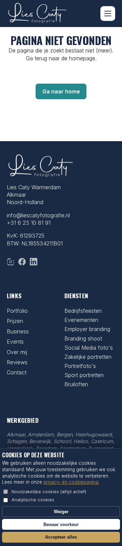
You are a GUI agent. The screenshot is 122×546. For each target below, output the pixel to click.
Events (15, 341)
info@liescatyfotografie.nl (38, 215)
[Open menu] (107, 13)
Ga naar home (61, 91)
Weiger (61, 511)
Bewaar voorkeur (61, 524)
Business (18, 331)
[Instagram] (10, 261)
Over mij (17, 352)
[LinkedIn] (33, 261)
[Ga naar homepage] (37, 13)
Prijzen (15, 321)
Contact (16, 372)
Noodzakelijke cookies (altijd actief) (49, 491)
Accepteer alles (61, 537)
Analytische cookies (33, 499)
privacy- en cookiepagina (70, 482)
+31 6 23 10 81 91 (28, 222)
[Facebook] (22, 261)
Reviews (17, 362)
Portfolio (17, 310)
